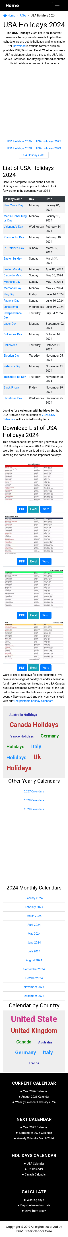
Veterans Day (12, 366)
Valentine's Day (13, 226)
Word (45, 509)
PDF (22, 509)
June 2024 (34, 942)
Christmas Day (13, 398)
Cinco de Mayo (13, 275)
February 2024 (34, 907)
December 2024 (34, 996)
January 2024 (34, 898)
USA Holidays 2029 (48, 148)
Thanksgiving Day (15, 377)
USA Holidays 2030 (34, 155)
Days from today (35, 1211)
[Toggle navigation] (57, 5)
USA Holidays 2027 (48, 141)
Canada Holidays (33, 725)
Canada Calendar (35, 1174)
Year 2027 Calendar (35, 1127)
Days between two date (35, 1205)
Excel (33, 509)
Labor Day (10, 323)
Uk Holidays (23, 762)
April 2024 (34, 924)
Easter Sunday (13, 258)
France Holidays (21, 736)
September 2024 (34, 969)
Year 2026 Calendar (35, 1091)
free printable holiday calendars (33, 701)
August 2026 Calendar (35, 1096)
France (34, 1063)
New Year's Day (13, 205)
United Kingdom (34, 1031)
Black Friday (11, 387)
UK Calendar (35, 1169)
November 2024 (34, 987)
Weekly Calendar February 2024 (35, 1102)
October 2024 (34, 978)
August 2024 (34, 960)
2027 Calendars (34, 791)
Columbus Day (13, 334)
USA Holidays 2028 (19, 148)
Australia (45, 1042)
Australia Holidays (23, 715)
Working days (35, 1200)
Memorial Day (12, 288)
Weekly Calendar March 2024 (35, 1138)
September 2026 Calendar (35, 1133)
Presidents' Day (14, 237)
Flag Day (9, 294)
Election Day (11, 355)
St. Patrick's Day (14, 248)
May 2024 (34, 933)
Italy (48, 1052)
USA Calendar (35, 1163)
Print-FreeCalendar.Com (34, 1231)
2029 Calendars (34, 809)
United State (34, 1019)
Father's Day (11, 300)
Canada (23, 1042)
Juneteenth (11, 307)
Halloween (10, 345)
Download (19, 46)
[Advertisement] (34, 103)
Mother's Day (12, 281)
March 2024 (34, 916)
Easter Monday (13, 269)
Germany (25, 1052)
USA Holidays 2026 (19, 141)
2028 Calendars (34, 800)
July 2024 (34, 951)
